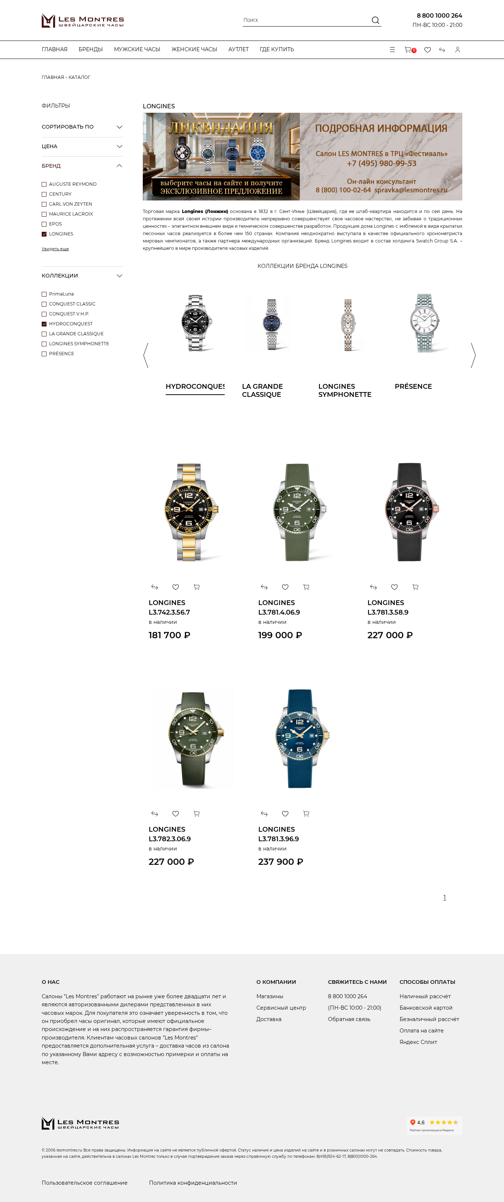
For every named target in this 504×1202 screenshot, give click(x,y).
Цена (50, 146)
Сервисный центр (281, 1007)
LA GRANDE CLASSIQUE (76, 333)
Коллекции (60, 275)
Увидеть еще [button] (55, 248)
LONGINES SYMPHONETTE (79, 343)
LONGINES (61, 234)
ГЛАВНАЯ (53, 77)
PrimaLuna (61, 294)
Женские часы (194, 49)
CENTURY (60, 194)
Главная (55, 49)
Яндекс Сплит (418, 1042)
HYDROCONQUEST (71, 323)
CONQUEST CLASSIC (72, 304)
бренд (51, 166)
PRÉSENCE (61, 353)
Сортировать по (68, 126)
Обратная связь (349, 1019)
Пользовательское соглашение (85, 1183)
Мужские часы (137, 49)
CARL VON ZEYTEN (70, 204)
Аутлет (238, 49)
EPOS (55, 224)
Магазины (269, 996)
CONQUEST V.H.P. (69, 314)
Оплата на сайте (422, 1030)
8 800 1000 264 (439, 15)
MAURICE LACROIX (71, 214)
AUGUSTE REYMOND (73, 184)
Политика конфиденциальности (193, 1183)
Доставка (269, 1019)
